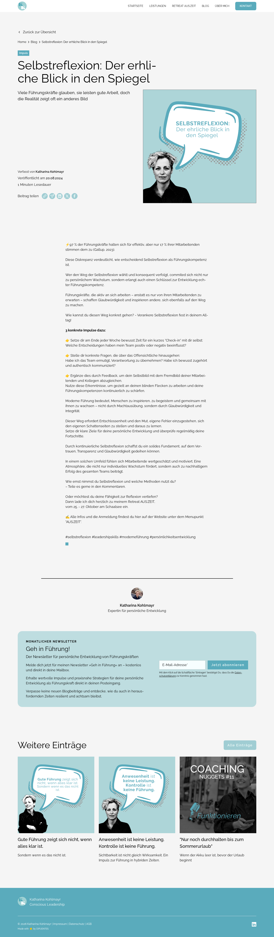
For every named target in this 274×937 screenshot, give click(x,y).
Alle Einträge (240, 745)
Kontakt (246, 5)
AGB (89, 923)
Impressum (60, 923)
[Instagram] (254, 924)
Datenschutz (76, 923)
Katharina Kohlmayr (50, 171)
